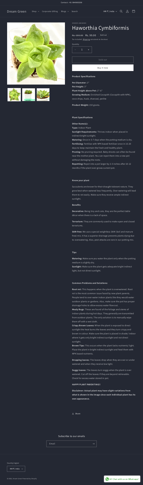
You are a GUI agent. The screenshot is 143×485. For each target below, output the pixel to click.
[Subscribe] (93, 443)
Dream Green (17, 479)
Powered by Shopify (29, 479)
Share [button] (77, 413)
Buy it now (102, 67)
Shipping (86, 39)
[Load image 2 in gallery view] (28, 94)
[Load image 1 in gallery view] (14, 94)
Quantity (75, 44)
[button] (35, 11)
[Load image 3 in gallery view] (43, 94)
